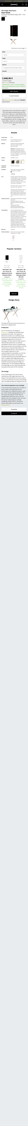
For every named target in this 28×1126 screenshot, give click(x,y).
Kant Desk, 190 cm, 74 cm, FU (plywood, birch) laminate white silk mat (21, 273)
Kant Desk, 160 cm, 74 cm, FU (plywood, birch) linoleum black (7, 272)
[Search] (22, 4)
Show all (14, 293)
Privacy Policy (5, 405)
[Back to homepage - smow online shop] (14, 5)
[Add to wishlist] (25, 10)
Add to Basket (14, 91)
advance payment (9, 100)
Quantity (4, 71)
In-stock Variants (14, 96)
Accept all (14, 413)
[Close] (26, 1)
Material (4, 64)
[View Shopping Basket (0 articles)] (26, 4)
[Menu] (2, 4)
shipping (7, 82)
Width (3, 52)
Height (4, 58)
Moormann (4, 332)
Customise (14, 409)
